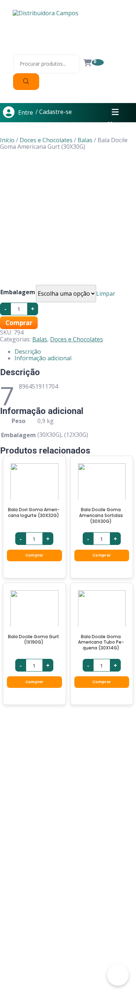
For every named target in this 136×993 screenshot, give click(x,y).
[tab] (75, 351)
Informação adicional (43, 358)
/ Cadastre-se (54, 112)
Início (7, 140)
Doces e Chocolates (46, 140)
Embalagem (17, 292)
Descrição (28, 352)
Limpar (105, 294)
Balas (85, 140)
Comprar (18, 323)
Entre (25, 112)
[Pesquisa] (26, 81)
